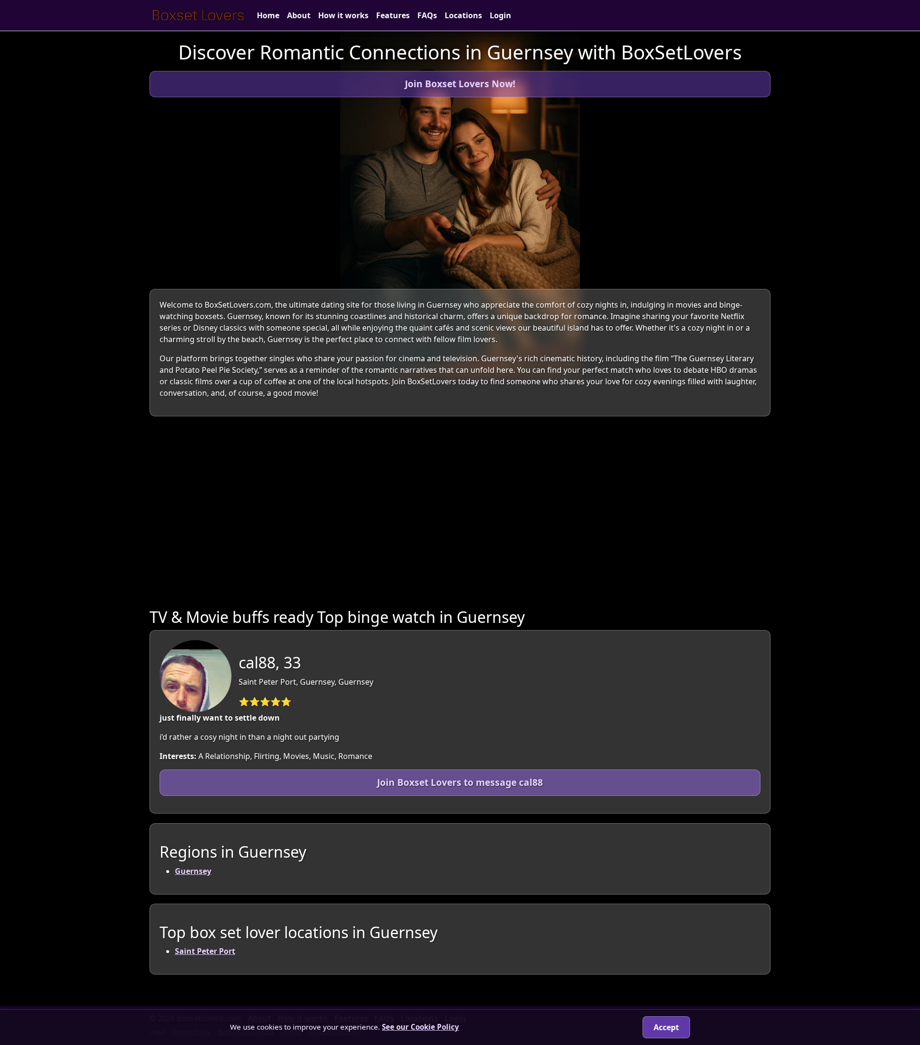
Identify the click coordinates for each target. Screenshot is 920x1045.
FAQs (427, 15)
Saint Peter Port (205, 951)
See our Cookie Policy (420, 1027)
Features (393, 15)
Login (500, 15)
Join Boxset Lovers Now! (460, 83)
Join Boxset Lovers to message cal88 (460, 782)
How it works (343, 15)
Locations (463, 15)
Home (268, 15)
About (298, 15)
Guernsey (193, 870)
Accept (666, 1027)
